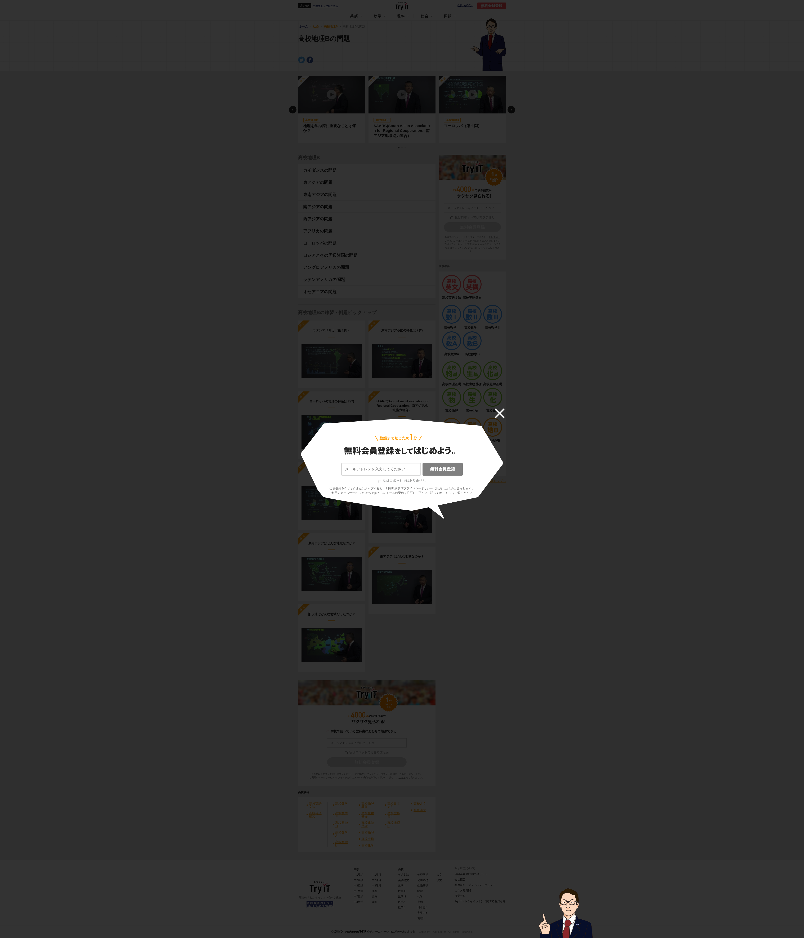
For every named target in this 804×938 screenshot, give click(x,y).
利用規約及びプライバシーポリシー (409, 488)
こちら (447, 492)
